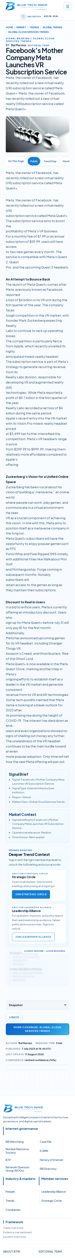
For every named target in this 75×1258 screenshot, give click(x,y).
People (10, 1191)
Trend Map (50, 161)
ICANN (44, 1150)
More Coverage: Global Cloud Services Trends (37, 1029)
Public (34, 161)
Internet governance (22, 1129)
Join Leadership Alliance (33, 936)
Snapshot (16, 1005)
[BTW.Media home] (26, 6)
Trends (34, 27)
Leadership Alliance (53, 1191)
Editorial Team (50, 1251)
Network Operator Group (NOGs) (17, 1168)
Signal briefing (18, 38)
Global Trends (52, 27)
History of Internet (51, 1160)
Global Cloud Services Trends (28, 32)
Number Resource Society (17, 1150)
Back (14, 1017)
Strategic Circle (51, 1200)
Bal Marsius (25, 1043)
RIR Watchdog (15, 1141)
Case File (45, 1141)
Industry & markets (21, 1179)
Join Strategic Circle (31, 894)
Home (9, 27)
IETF (8, 1160)
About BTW (11, 1251)
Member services (54, 1179)
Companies (13, 1209)
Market (21, 27)
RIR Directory (48, 1168)
